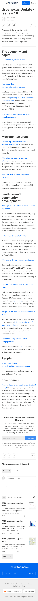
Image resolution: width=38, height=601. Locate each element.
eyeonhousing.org (9, 117)
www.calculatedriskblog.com (13, 87)
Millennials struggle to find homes (15, 235)
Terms (30, 584)
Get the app (29, 591)
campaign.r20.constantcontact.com (16, 366)
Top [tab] (4, 497)
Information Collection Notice (23, 445)
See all (6, 556)
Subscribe (25, 3)
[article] (19, 509)
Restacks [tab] (16, 471)
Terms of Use (29, 443)
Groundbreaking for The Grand (15, 338)
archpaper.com (8, 341)
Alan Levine (17, 301)
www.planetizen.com (10, 144)
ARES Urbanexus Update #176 (12, 540)
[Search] (34, 497)
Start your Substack (13, 591)
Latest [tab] (9, 497)
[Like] (4, 25)
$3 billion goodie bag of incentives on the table (17, 324)
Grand (22, 346)
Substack (8, 597)
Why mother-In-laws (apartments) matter (18, 260)
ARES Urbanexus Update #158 (12, 522)
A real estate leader (9, 363)
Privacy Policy (19, 447)
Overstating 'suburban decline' (14, 141)
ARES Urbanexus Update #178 (12, 504)
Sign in (33, 3)
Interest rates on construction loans (16, 114)
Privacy (23, 584)
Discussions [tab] (18, 497)
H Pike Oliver (11, 18)
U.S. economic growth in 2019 (13, 59)
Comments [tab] (6, 471)
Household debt (8, 84)
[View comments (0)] (9, 25)
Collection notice (19, 586)
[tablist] (11, 471)
